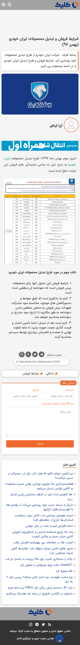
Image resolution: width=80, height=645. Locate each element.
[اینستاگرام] (30, 625)
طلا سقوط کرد (64, 571)
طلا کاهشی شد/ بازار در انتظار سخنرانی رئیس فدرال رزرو (41, 496)
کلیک (20, 631)
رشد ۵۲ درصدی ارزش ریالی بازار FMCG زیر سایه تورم (40, 587)
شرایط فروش (31, 373)
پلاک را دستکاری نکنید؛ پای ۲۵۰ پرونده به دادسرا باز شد (39, 559)
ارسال (40, 444)
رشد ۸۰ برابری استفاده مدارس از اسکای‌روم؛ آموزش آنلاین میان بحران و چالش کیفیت (42, 534)
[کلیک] (66, 5)
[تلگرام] (41, 355)
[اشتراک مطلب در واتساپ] (22, 354)
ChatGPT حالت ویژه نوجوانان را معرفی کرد (46, 565)
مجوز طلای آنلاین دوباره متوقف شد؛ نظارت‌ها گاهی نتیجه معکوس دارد (42, 550)
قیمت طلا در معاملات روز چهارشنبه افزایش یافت (43, 542)
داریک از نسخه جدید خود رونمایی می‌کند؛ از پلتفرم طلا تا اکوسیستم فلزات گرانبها (39, 507)
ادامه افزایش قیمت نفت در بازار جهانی (49, 526)
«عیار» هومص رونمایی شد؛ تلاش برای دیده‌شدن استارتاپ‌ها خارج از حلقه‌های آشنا (44, 517)
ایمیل (36, 390)
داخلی (50, 373)
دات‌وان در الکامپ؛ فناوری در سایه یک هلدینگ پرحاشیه (39, 594)
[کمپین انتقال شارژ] (40, 146)
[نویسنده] (71, 126)
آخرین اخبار (69, 465)
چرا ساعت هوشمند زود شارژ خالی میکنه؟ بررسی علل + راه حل (39, 579)
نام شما (69, 390)
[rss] (49, 625)
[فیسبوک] (28, 355)
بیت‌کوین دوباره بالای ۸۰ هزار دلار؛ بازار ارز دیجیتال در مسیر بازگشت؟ (40, 475)
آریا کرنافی (56, 125)
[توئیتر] (35, 355)
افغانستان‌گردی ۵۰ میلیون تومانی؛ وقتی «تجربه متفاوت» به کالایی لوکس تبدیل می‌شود (39, 486)
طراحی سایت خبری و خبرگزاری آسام (35, 639)
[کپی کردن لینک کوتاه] (40, 361)
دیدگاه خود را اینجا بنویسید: (57, 404)
